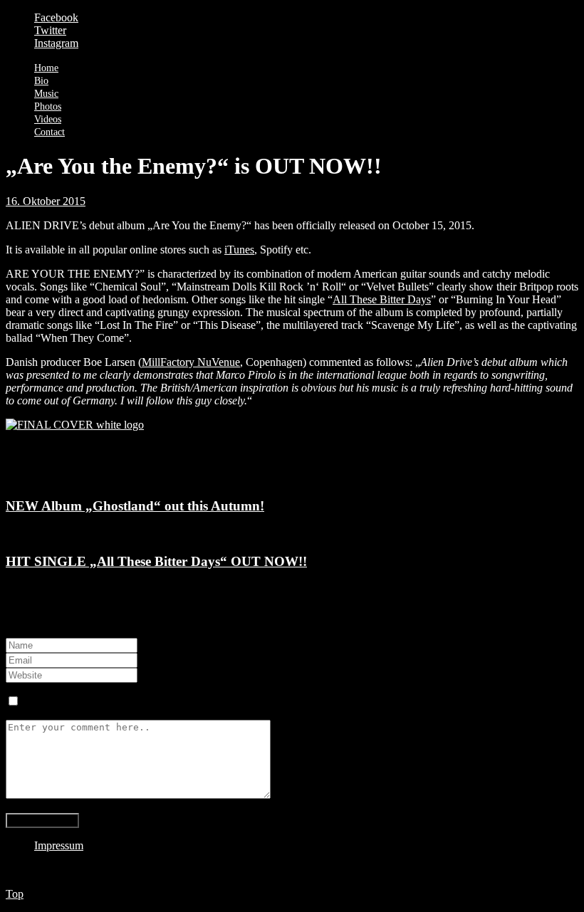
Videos (47, 119)
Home (46, 68)
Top (15, 894)
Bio (41, 80)
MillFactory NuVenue (191, 362)
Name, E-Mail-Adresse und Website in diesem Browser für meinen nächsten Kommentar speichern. (246, 702)
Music (46, 93)
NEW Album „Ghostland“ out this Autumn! (135, 505)
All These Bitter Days (382, 299)
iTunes (239, 249)
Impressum (58, 845)
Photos (47, 106)
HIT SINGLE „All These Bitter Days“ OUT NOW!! (156, 561)
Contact (49, 132)
